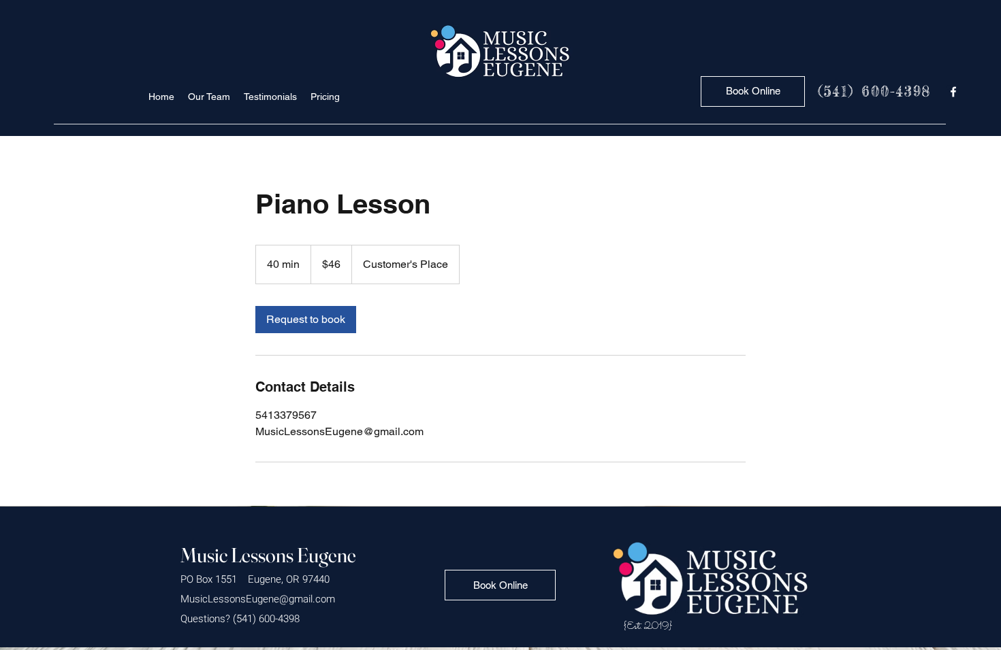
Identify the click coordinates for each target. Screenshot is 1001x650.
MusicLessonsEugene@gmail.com (257, 599)
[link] (305, 319)
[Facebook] (953, 92)
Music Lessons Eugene (268, 555)
